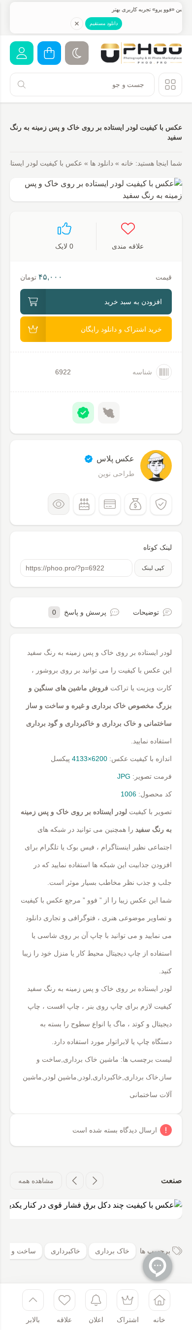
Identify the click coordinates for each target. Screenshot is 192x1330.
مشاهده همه (36, 1181)
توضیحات (146, 612)
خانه (127, 163)
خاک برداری (112, 1251)
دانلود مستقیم (104, 23)
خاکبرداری (65, 1251)
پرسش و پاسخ (79, 612)
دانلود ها (101, 163)
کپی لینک (153, 568)
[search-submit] (22, 84)
